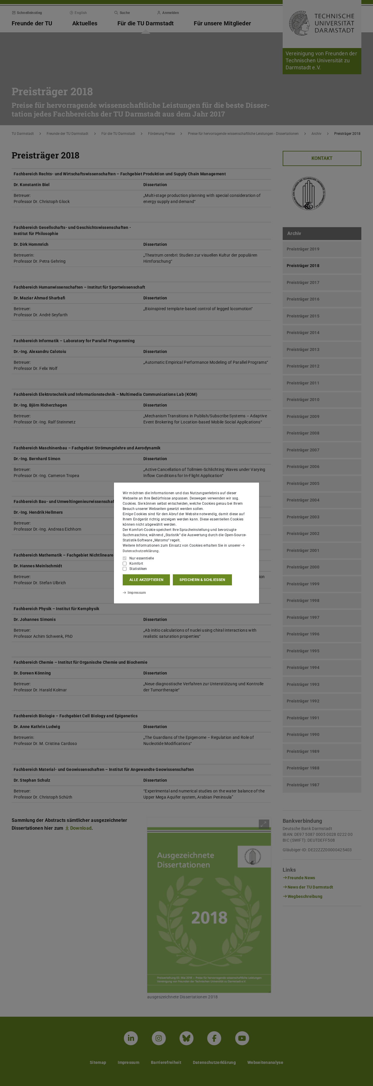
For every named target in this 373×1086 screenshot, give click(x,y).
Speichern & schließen (202, 580)
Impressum (137, 593)
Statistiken (138, 569)
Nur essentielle (141, 558)
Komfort (136, 563)
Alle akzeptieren (146, 580)
